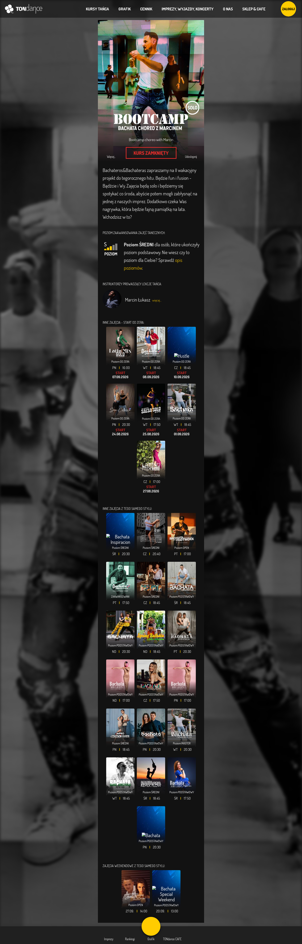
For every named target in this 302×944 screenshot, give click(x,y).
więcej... (156, 300)
